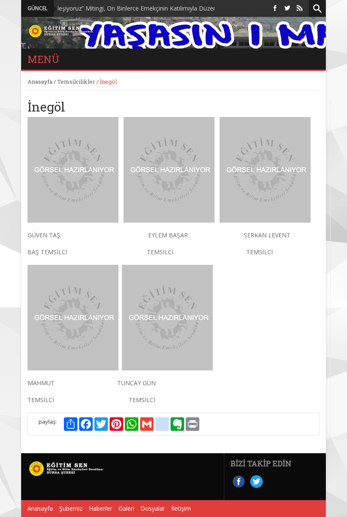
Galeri (126, 508)
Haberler (100, 508)
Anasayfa (40, 81)
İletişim (181, 508)
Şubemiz (71, 508)
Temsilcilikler (76, 81)
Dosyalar (152, 508)
